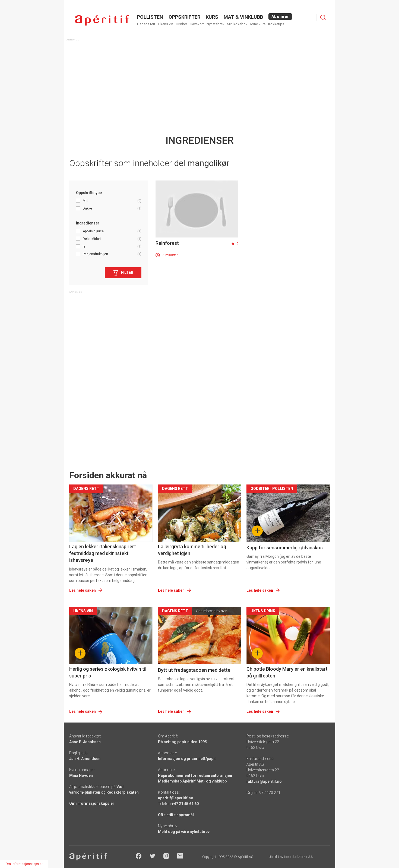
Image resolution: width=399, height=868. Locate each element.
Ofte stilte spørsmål (176, 815)
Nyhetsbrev (215, 24)
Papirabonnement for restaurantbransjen (195, 775)
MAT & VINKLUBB (243, 17)
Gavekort (197, 24)
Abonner (280, 16)
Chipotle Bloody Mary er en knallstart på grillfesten (287, 672)
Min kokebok (237, 24)
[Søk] (323, 17)
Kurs (212, 17)
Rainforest (167, 243)
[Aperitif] (102, 20)
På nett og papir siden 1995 (182, 742)
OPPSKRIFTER (184, 17)
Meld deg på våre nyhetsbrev (184, 831)
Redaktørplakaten (122, 792)
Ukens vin (165, 24)
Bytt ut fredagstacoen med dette (194, 670)
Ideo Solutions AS (298, 857)
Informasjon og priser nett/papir (187, 758)
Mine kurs (257, 24)
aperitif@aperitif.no (175, 798)
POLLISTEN (150, 17)
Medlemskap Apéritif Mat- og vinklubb (192, 781)
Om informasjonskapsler (91, 803)
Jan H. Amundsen (84, 758)
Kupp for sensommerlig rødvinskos (284, 547)
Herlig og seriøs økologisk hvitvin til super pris (107, 672)
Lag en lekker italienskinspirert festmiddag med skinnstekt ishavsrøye (102, 553)
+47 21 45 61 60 (185, 804)
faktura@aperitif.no (264, 781)
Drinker (181, 24)
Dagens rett (146, 24)
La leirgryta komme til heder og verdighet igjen (192, 550)
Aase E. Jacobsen (85, 742)
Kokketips (276, 24)
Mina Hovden (81, 775)
